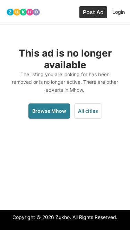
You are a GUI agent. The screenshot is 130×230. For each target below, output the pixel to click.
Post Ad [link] (93, 12)
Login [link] (118, 12)
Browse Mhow (49, 111)
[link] (23, 12)
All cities (88, 111)
